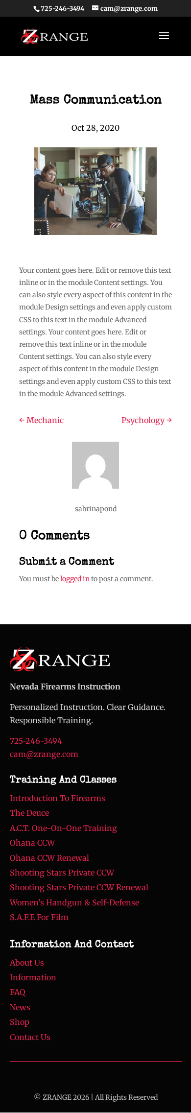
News (20, 1007)
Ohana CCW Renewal (49, 858)
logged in (75, 578)
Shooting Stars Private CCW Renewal (79, 887)
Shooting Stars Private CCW (62, 872)
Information (33, 977)
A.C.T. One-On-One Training (63, 828)
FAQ (17, 992)
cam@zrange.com (44, 754)
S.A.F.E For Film (39, 917)
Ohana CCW (32, 843)
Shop (19, 1022)
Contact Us (30, 1037)
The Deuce (29, 813)
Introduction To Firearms (57, 798)
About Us (27, 963)
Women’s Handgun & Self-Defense (74, 902)
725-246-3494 (62, 8)
